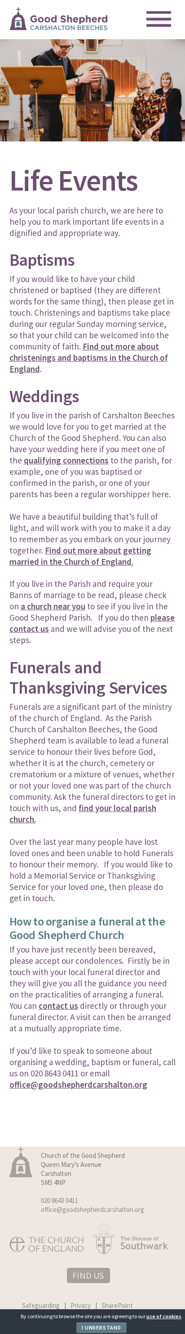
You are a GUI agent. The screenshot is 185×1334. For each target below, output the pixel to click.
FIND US (88, 1275)
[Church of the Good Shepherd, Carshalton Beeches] (58, 27)
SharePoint (117, 1305)
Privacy (80, 1305)
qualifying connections (66, 460)
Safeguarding (41, 1305)
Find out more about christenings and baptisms (84, 352)
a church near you (53, 606)
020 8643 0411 (59, 1200)
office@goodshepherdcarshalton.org (78, 1084)
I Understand (101, 1327)
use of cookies (163, 1316)
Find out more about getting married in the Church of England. (80, 556)
